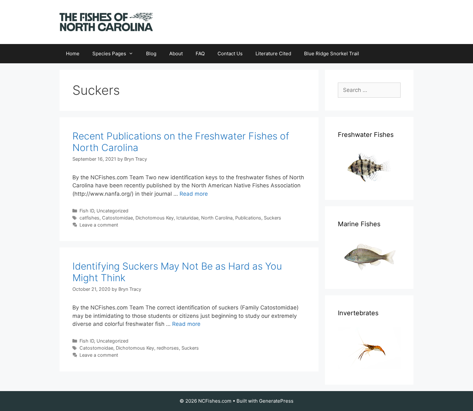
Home (72, 53)
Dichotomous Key (154, 217)
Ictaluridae (187, 217)
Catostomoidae (96, 348)
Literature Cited (273, 53)
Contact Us (230, 53)
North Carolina (217, 217)
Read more (194, 194)
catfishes (89, 217)
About (176, 53)
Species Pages (109, 53)
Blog (151, 53)
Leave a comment (98, 225)
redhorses (168, 348)
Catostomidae (117, 217)
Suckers (272, 217)
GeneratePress (276, 401)
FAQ (200, 53)
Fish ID (86, 210)
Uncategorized (112, 210)
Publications (248, 217)
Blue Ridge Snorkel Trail (331, 53)
